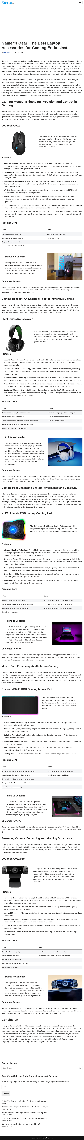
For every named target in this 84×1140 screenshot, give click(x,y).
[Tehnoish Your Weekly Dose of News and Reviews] (8, 2)
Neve (33, 1138)
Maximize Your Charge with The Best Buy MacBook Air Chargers (25, 1107)
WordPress (49, 1138)
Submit (6, 1093)
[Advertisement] (42, 25)
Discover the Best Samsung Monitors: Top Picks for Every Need (25, 1113)
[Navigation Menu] (80, 2)
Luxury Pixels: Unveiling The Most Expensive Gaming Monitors (24, 1118)
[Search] (80, 1068)
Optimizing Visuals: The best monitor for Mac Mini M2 (21, 1124)
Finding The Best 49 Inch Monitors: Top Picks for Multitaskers (24, 1101)
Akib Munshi (7, 52)
